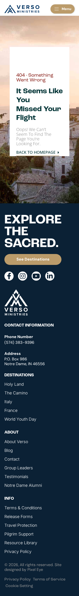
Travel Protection (20, 525)
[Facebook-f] (9, 276)
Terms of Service (49, 580)
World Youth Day (20, 419)
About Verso (16, 442)
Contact (12, 459)
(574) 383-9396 (19, 342)
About (11, 432)
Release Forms (18, 517)
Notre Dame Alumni (23, 485)
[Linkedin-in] (49, 276)
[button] (62, 9)
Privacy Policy (18, 551)
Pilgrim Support (19, 534)
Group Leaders (18, 468)
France (11, 410)
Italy (8, 402)
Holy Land (14, 384)
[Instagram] (22, 276)
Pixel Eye (35, 569)
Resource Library (20, 543)
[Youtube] (36, 276)
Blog (8, 450)
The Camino (16, 393)
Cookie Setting (19, 586)
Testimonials (16, 477)
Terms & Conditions (23, 508)
